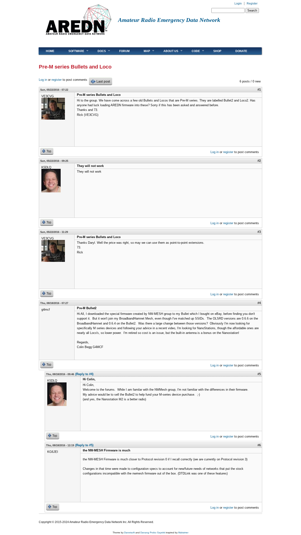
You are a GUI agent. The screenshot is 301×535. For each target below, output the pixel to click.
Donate (241, 51)
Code (192, 51)
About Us (167, 51)
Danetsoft (129, 532)
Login (238, 3)
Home (50, 51)
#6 (259, 445)
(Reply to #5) (84, 445)
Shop (217, 51)
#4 (259, 303)
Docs (98, 51)
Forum (124, 51)
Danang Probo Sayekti (152, 532)
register (56, 79)
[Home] (78, 36)
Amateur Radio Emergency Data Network (169, 20)
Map (143, 51)
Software (72, 51)
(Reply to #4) (84, 374)
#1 (259, 89)
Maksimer (183, 532)
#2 (259, 160)
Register (252, 3)
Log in (43, 79)
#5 (259, 374)
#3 (259, 232)
